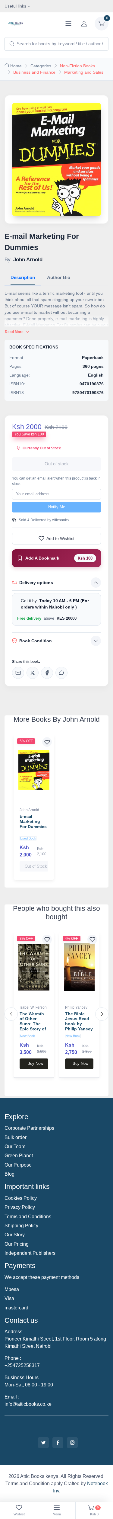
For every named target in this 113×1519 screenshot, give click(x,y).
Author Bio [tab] (58, 277)
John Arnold (29, 810)
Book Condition (35, 640)
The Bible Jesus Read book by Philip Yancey (79, 1021)
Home (16, 65)
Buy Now (35, 1063)
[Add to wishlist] (47, 742)
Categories (40, 65)
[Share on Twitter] (33, 673)
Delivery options (36, 582)
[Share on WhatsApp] (61, 673)
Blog (9, 1174)
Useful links (15, 6)
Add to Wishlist (60, 538)
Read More (14, 332)
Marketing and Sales (83, 72)
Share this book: (26, 662)
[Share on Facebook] (47, 673)
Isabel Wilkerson (33, 1007)
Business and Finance (34, 72)
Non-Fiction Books (77, 65)
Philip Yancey (76, 1007)
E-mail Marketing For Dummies (33, 821)
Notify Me (56, 507)
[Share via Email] (18, 673)
